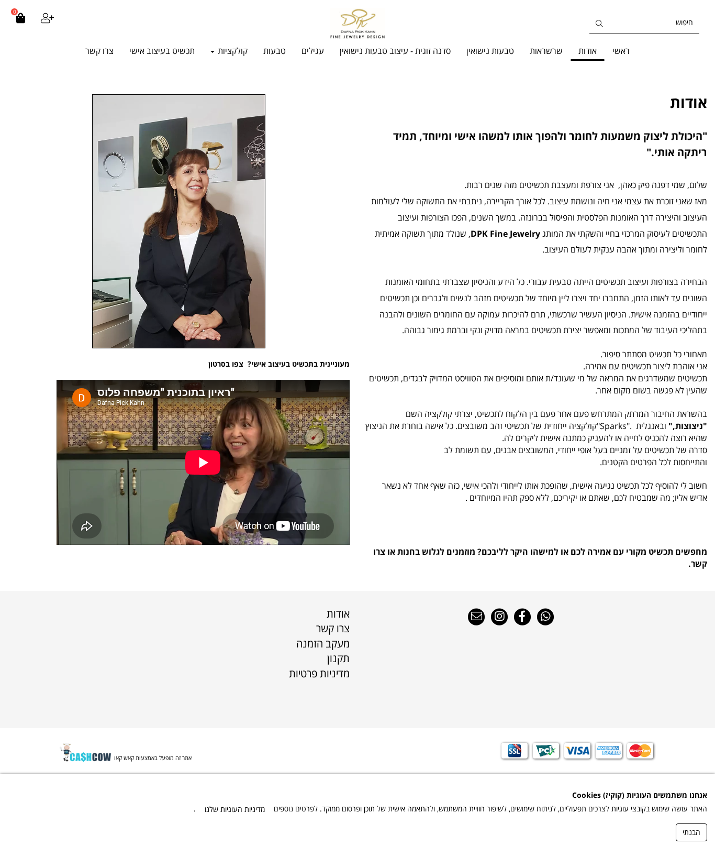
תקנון (338, 658)
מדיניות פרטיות (319, 673)
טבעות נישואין (490, 51)
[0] (20, 23)
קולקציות (232, 51)
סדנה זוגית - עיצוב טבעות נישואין (395, 51)
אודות (587, 51)
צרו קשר (99, 51)
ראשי (621, 51)
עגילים (312, 51)
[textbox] (536, 102)
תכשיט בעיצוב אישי (162, 51)
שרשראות (546, 51)
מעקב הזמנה (323, 643)
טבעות (274, 51)
